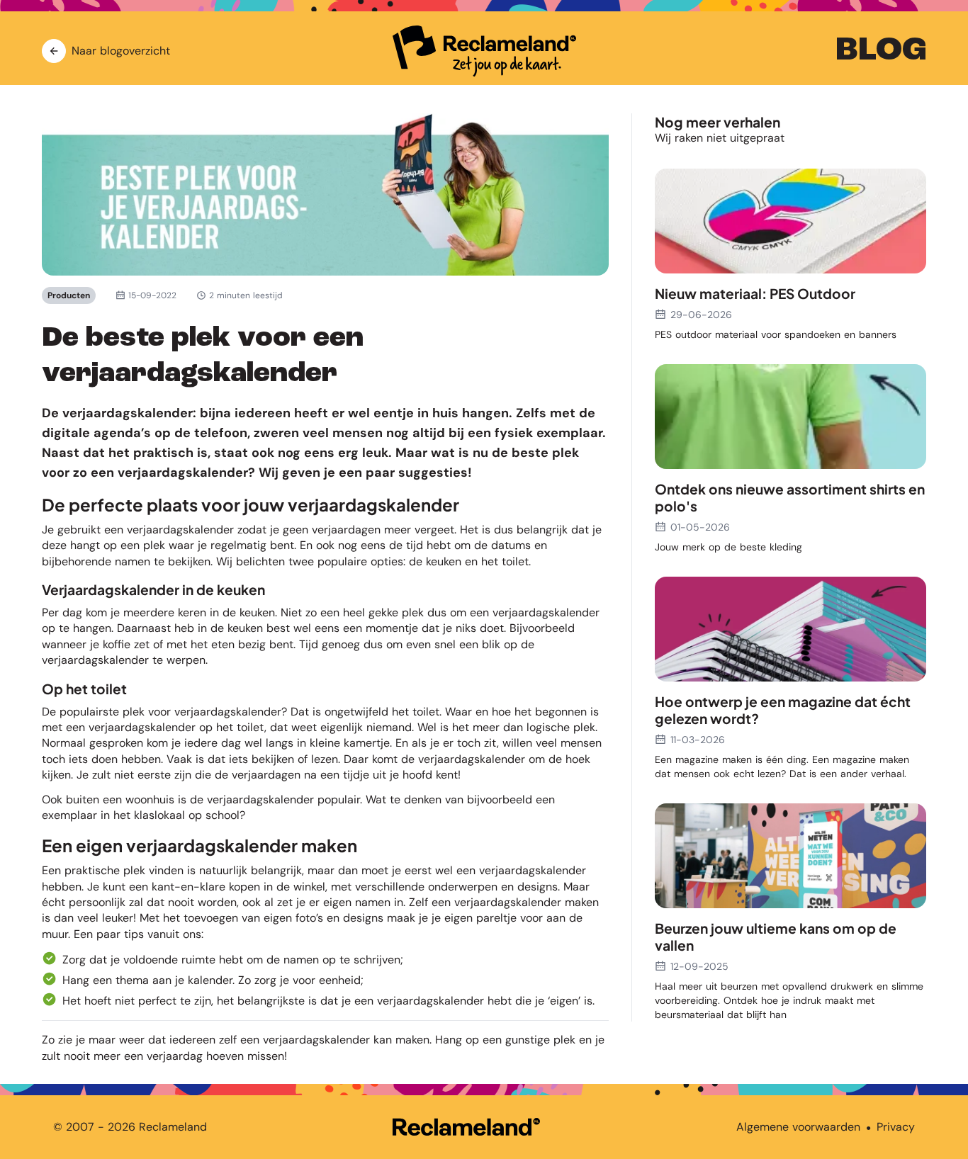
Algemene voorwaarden (798, 1126)
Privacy (896, 1126)
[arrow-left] (54, 51)
